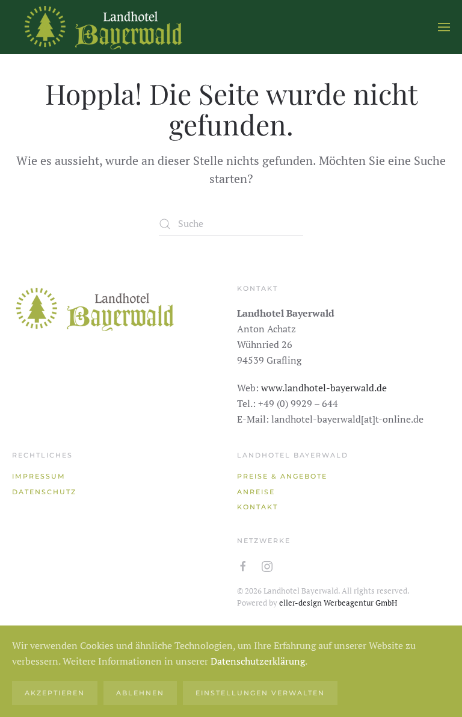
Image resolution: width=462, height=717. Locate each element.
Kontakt (257, 507)
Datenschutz (44, 492)
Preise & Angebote (282, 476)
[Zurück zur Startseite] (102, 27)
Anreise (256, 492)
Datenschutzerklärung (258, 661)
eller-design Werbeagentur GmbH (338, 602)
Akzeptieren (55, 693)
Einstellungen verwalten (260, 693)
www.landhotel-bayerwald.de (324, 387)
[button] (444, 27)
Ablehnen (140, 693)
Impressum (39, 476)
